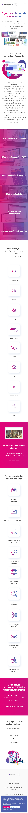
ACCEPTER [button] (6, 807)
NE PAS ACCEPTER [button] (15, 807)
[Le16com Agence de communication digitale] (14, 774)
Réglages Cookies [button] (7, 809)
